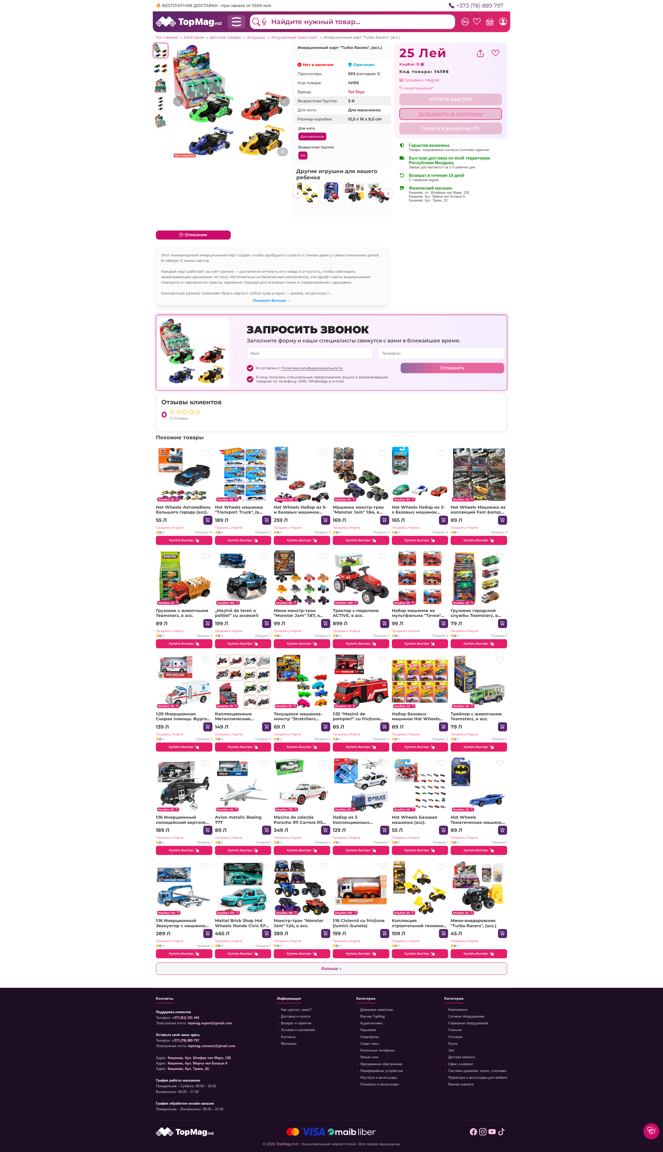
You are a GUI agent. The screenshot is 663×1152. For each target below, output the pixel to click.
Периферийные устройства (381, 1071)
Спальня (454, 1030)
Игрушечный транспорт (295, 37)
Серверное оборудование (467, 1023)
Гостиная (454, 1037)
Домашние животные (376, 1010)
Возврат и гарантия (295, 1023)
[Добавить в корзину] (207, 520)
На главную (167, 37)
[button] (268, 22)
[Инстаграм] (482, 1131)
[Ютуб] (492, 1131)
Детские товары (226, 37)
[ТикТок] (501, 1131)
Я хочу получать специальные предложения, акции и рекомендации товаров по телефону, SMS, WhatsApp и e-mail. (322, 379)
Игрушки (256, 37)
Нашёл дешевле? (418, 88)
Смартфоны (369, 1037)
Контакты (288, 1037)
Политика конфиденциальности (312, 368)
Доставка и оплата (295, 1016)
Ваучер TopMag (372, 1016)
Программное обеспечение (380, 1064)
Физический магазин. (431, 188)
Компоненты (457, 1010)
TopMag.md (287, 1144)
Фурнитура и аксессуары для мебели (477, 1077)
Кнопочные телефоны (376, 1050)
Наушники (367, 1030)
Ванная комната (460, 1084)
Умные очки (368, 1057)
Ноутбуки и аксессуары (378, 1077)
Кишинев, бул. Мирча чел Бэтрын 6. (437, 196)
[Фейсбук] (473, 1131)
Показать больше (269, 299)
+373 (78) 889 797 (480, 5)
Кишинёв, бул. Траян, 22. (428, 200)
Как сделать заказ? (296, 1010)
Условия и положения (297, 1030)
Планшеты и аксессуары (379, 1084)
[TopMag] (188, 21)
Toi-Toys (356, 91)
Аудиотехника (370, 1023)
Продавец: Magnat (421, 80)
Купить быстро (181, 540)
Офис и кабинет (460, 1064)
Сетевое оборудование (465, 1016)
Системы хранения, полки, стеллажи (476, 1071)
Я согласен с (299, 368)
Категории (194, 37)
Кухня (452, 1044)
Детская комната (461, 1057)
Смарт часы (369, 1044)
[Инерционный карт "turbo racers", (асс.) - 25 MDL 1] (231, 103)
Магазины (288, 1044)
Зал (450, 1050)
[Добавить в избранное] (205, 453)
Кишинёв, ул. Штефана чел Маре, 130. (439, 193)
